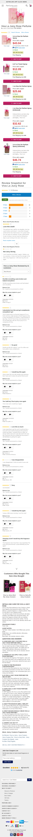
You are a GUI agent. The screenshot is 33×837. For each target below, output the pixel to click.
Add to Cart (17, 59)
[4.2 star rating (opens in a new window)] (15, 768)
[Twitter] (14, 834)
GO (29, 779)
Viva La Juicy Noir (19, 737)
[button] (3, 6)
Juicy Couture (8, 28)
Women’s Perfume (9, 791)
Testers (6, 800)
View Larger (6, 46)
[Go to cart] (30, 5)
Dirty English (11, 741)
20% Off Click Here (18, 52)
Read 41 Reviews (15, 32)
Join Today (7, 761)
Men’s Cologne (8, 793)
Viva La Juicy (14, 735)
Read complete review (9, 240)
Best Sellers (7, 795)
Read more (22, 117)
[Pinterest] (18, 834)
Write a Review (25, 32)
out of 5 (25, 768)
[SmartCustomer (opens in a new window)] (16, 770)
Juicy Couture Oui (7, 737)
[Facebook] (11, 834)
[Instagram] (21, 834)
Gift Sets (6, 798)
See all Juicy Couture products (13, 744)
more (16, 739)
